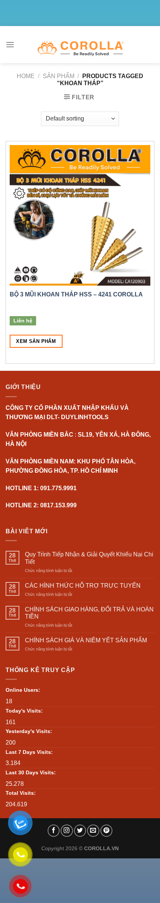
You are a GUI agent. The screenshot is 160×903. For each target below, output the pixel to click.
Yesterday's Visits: (29, 731)
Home (26, 76)
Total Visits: (21, 793)
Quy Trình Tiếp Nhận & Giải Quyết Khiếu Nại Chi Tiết (89, 558)
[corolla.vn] (80, 48)
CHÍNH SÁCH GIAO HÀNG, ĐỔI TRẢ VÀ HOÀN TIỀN (89, 613)
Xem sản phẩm (36, 341)
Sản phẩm (58, 76)
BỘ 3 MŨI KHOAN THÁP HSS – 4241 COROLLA (76, 294)
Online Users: (23, 690)
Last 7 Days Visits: (29, 752)
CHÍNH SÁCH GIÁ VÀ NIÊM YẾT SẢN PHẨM (86, 640)
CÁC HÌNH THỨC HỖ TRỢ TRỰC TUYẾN (83, 585)
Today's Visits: (24, 711)
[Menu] (10, 44)
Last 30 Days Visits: (31, 772)
